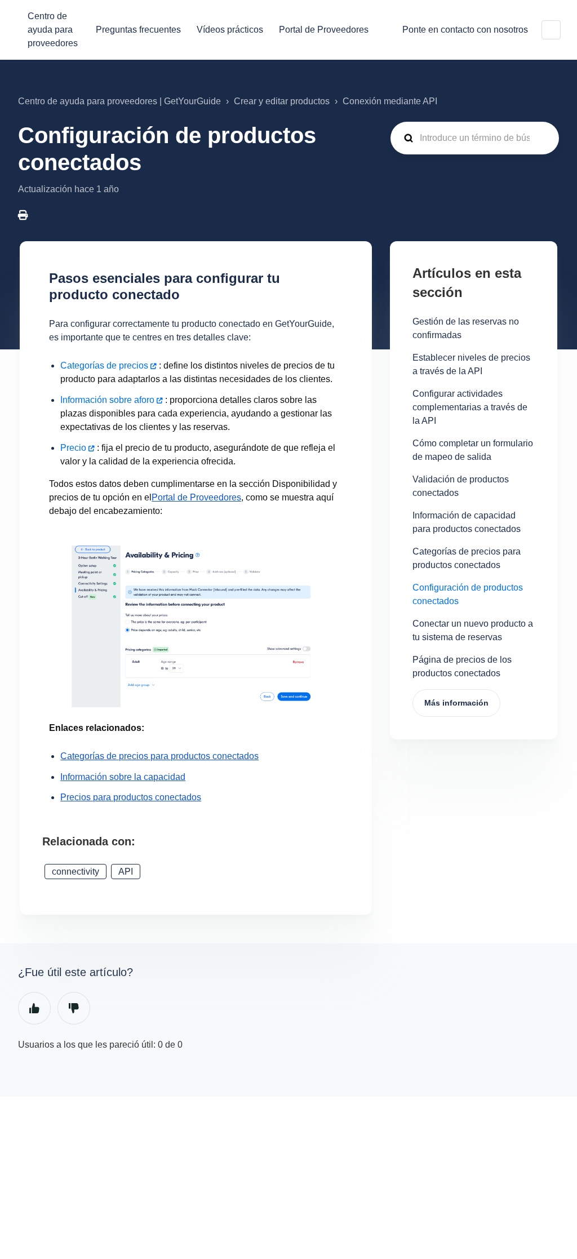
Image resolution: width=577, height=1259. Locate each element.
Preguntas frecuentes (138, 29)
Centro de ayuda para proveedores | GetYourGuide (119, 101)
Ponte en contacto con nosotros (465, 29)
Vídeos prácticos (230, 29)
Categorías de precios (104, 365)
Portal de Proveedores (324, 29)
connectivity (75, 871)
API (125, 871)
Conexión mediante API (390, 101)
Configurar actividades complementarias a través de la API (469, 407)
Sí (34, 1008)
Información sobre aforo (107, 400)
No (73, 1008)
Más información (456, 702)
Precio (73, 448)
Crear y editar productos (282, 101)
